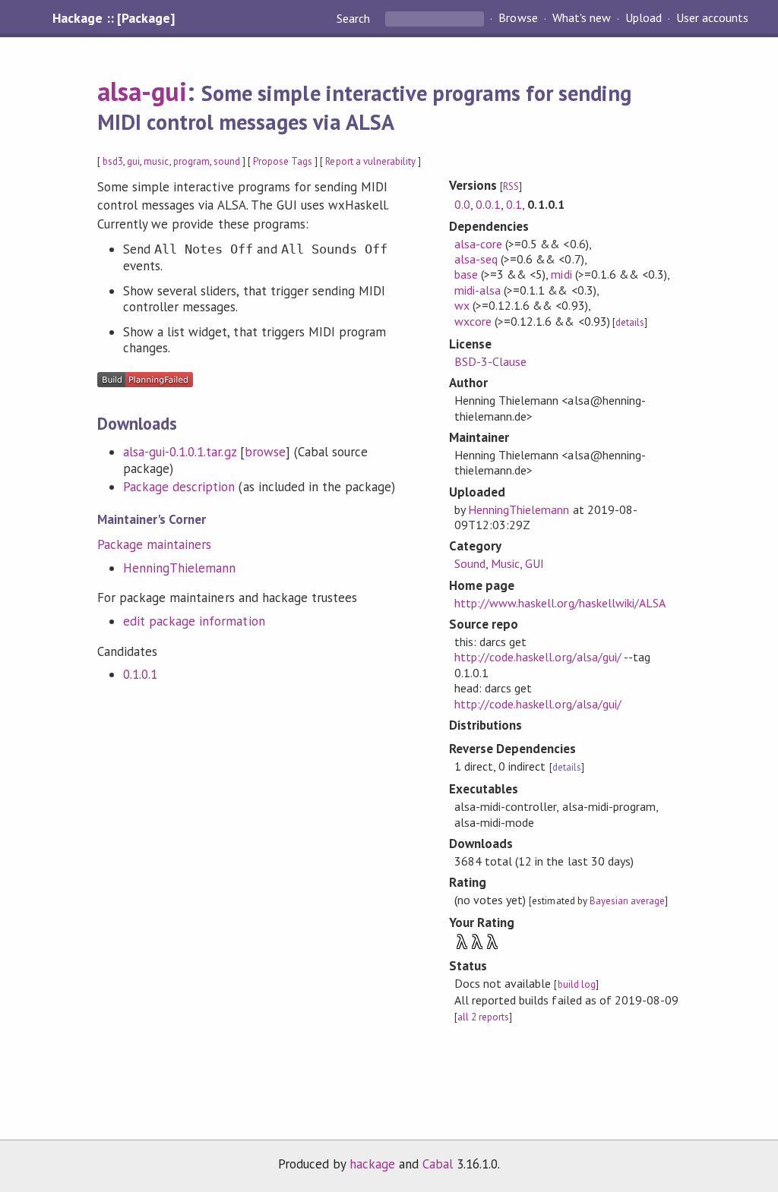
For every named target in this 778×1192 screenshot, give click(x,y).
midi (561, 274)
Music (505, 563)
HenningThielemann (179, 568)
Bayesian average (627, 900)
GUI (534, 563)
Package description (179, 486)
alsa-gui (142, 91)
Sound (469, 563)
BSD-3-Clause (490, 361)
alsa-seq (476, 258)
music (156, 161)
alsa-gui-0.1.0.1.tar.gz (179, 451)
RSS (511, 186)
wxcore (473, 321)
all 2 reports (483, 1017)
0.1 (514, 204)
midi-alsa (477, 290)
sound (226, 161)
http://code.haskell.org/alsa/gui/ (537, 656)
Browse (517, 18)
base (466, 274)
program (191, 161)
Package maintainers (154, 544)
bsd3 (113, 161)
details (629, 322)
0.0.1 (488, 204)
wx (462, 305)
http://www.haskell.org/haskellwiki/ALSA (560, 602)
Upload (643, 18)
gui (133, 161)
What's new (581, 18)
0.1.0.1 (140, 674)
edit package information (194, 621)
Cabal (437, 1164)
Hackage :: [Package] (113, 18)
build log (577, 984)
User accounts (712, 18)
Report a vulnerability (370, 161)
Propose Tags (282, 161)
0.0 (462, 204)
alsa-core (478, 243)
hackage (372, 1164)
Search (355, 18)
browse (265, 451)
